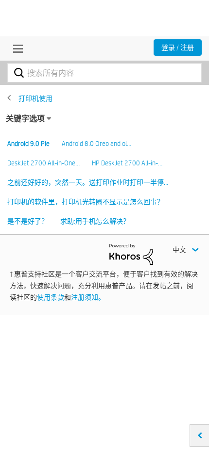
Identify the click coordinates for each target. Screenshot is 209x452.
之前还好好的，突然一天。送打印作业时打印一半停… (87, 182)
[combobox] (104, 72)
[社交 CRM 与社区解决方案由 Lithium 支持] (131, 253)
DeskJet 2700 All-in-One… (43, 163)
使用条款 (50, 297)
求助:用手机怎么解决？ (95, 221)
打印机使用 (35, 98)
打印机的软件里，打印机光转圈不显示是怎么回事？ (85, 201)
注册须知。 (88, 297)
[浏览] (15, 48)
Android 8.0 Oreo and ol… (96, 143)
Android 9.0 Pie (28, 143)
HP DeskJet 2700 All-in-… (127, 163)
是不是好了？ (27, 221)
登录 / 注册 (177, 47)
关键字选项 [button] (25, 118)
